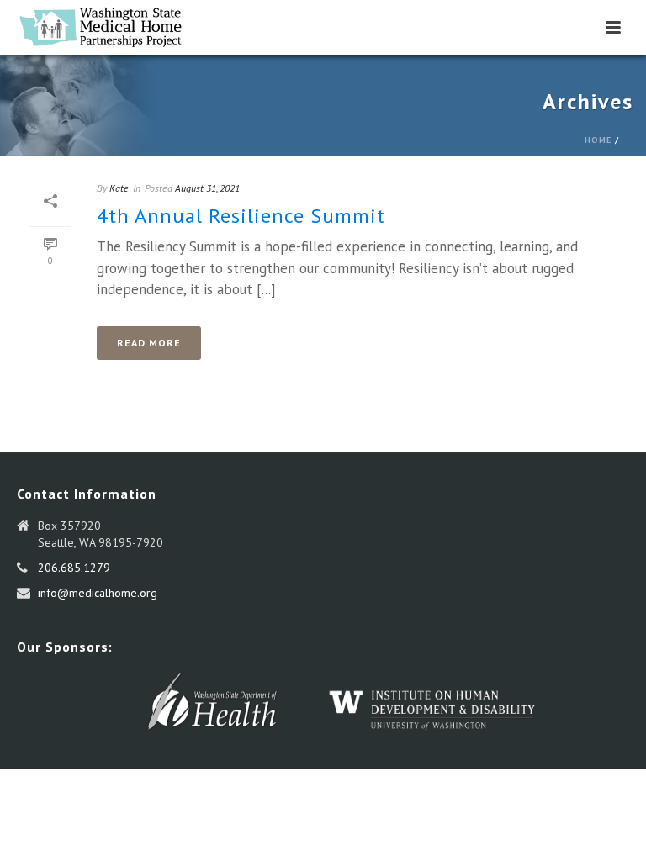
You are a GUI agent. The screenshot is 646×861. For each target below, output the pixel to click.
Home (598, 140)
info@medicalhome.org (97, 592)
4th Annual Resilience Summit (241, 216)
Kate (119, 188)
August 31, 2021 (207, 188)
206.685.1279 (74, 567)
